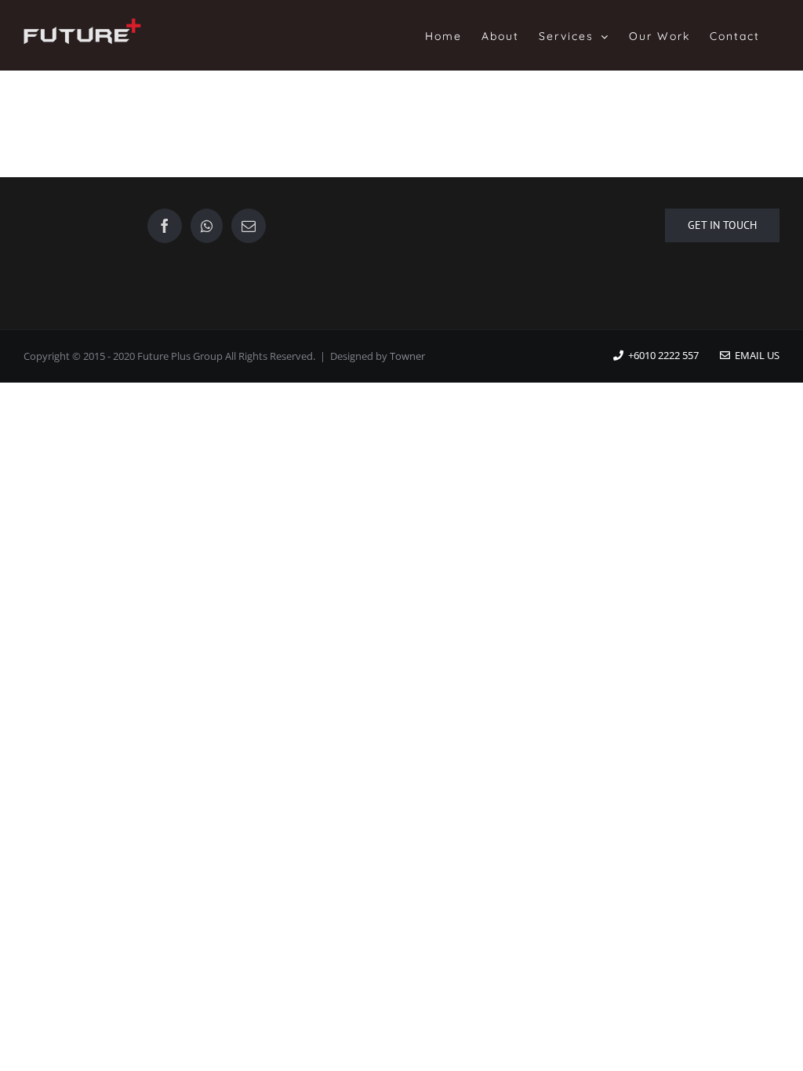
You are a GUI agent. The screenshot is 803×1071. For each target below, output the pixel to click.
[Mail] (248, 226)
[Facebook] (164, 226)
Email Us (754, 355)
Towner (407, 356)
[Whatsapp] (207, 226)
